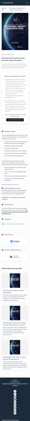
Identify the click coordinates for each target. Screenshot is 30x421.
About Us (15, 380)
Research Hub (4, 9)
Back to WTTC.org (15, 382)
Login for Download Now (15, 119)
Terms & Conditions (10, 94)
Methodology (5, 197)
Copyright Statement (7, 383)
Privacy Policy (16, 383)
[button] (26, 3)
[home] (7, 3)
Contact (22, 383)
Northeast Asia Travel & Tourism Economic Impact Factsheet (17, 9)
